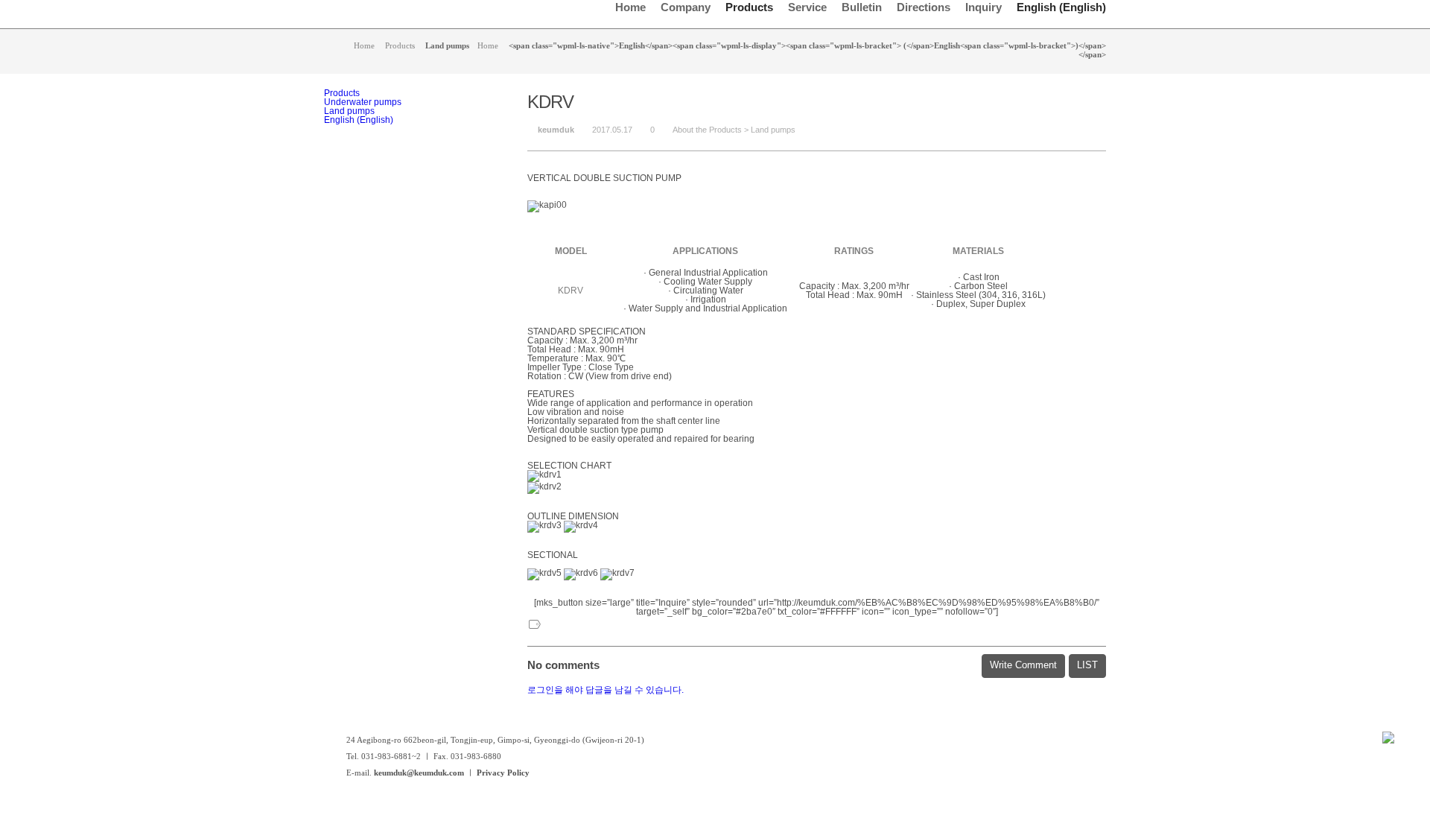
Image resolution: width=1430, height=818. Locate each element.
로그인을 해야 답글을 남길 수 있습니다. (605, 690)
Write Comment (1023, 664)
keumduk (556, 129)
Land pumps (773, 129)
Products (342, 93)
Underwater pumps (362, 102)
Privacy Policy (503, 772)
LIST (1087, 664)
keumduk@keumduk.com (419, 772)
